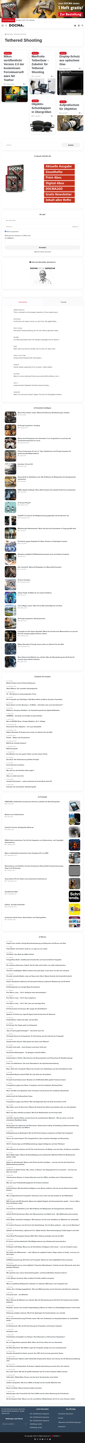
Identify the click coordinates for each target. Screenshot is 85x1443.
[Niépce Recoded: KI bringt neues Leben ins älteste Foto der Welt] (10, 649)
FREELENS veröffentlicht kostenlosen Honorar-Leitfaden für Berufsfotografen (32, 801)
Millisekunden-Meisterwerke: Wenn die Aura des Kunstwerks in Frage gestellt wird (47, 528)
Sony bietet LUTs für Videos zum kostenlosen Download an (26, 879)
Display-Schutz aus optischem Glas (69, 60)
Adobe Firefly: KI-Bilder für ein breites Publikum (35, 593)
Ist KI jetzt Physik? (24, 503)
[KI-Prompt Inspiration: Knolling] (10, 430)
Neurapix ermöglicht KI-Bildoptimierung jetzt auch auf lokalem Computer (43, 554)
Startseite (9, 34)
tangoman (17, 392)
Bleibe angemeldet (12, 231)
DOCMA (56, 1436)
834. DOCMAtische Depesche (39, 1414)
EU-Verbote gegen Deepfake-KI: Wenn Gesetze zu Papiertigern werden (42, 541)
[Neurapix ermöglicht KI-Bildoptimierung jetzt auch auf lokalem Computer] (10, 559)
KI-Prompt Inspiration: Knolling (29, 425)
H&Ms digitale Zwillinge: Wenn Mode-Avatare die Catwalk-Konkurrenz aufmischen (47, 490)
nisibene (16, 364)
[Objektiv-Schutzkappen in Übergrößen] (43, 126)
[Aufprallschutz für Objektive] (70, 123)
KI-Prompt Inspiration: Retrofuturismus (31, 618)
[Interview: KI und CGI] (10, 468)
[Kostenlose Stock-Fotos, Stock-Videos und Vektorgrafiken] (74, 922)
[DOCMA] (16, 25)
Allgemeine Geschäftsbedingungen (69, 1422)
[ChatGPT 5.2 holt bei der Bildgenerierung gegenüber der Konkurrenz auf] (10, 520)
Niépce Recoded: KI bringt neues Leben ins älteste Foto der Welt (41, 644)
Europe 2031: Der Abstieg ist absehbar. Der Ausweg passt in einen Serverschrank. (46, 20)
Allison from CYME (20, 355)
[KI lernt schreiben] (10, 584)
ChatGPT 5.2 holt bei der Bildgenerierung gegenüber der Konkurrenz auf (43, 515)
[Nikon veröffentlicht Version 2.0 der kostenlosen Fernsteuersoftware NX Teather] (15, 94)
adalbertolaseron (19, 310)
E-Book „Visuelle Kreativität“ (15, 904)
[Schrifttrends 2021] (74, 896)
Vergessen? (75, 226)
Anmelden (42, 247)
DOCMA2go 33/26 (36, 1427)
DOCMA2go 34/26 (36, 1424)
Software (8, 53)
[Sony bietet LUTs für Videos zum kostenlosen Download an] (74, 883)
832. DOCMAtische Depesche (39, 1420)
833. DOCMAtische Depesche (39, 1417)
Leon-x (16, 383)
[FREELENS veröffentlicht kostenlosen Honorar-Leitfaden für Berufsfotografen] (74, 806)
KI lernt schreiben (24, 580)
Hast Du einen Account (42, 252)
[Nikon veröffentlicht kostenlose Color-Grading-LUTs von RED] (74, 857)
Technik (35, 53)
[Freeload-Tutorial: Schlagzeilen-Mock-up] (74, 832)
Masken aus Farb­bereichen (14, 814)
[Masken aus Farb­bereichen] (74, 819)
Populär (63, 302)
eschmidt (16, 374)
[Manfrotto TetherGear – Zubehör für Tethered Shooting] (43, 86)
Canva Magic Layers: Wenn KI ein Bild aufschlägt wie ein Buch (40, 606)
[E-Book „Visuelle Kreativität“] (74, 909)
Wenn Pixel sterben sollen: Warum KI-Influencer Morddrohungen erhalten (44, 412)
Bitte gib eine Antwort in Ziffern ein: (18, 236)
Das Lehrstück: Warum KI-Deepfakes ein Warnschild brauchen (40, 567)
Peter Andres (18, 328)
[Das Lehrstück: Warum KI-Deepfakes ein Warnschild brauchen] (10, 571)
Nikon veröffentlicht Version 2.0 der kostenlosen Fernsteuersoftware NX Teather (14, 68)
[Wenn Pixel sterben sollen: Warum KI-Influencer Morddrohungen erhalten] (10, 417)
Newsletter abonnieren (65, 1414)
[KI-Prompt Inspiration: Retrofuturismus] (10, 623)
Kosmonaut (17, 319)
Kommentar (23, 302)
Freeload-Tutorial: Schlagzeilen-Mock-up (19, 827)
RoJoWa (16, 337)
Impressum (61, 1426)
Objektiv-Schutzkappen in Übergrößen (41, 108)
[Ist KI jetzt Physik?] (10, 507)
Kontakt (60, 1418)
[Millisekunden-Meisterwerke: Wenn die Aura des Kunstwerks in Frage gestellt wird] (10, 533)
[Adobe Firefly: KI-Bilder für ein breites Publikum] (10, 597)
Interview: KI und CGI (25, 464)
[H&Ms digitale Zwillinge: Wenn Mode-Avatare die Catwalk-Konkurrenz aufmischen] (10, 494)
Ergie (15, 346)
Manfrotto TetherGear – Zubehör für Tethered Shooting (40, 64)
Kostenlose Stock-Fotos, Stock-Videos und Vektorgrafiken (25, 917)
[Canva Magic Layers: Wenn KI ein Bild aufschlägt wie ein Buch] (10, 610)
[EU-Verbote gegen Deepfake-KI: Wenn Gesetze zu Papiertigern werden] (10, 546)
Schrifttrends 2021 (11, 892)
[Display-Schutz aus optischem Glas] (70, 83)
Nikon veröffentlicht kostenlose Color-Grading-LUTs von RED (26, 853)
